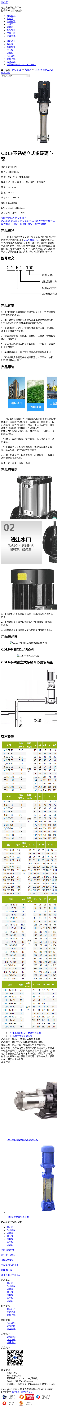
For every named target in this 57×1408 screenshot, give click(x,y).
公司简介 (11, 1336)
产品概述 (6, 221)
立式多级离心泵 (31, 240)
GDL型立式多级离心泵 (21, 1036)
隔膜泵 (10, 27)
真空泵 (10, 1242)
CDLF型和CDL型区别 (19, 224)
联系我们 (11, 1342)
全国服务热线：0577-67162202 (21, 64)
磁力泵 (10, 1245)
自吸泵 (10, 1239)
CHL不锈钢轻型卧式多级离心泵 (25, 1033)
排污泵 (10, 24)
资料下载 (11, 33)
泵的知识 (11, 30)
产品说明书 (20, 218)
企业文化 (11, 1339)
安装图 (33, 224)
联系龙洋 (11, 36)
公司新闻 (11, 1325)
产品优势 (24, 221)
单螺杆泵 (11, 21)
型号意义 (15, 221)
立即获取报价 (7, 218)
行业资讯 (11, 1328)
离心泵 (4, 2)
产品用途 (34, 221)
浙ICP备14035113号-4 (22, 1392)
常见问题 (11, 1312)
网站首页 (11, 15)
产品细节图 (44, 221)
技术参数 (41, 224)
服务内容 (11, 1309)
